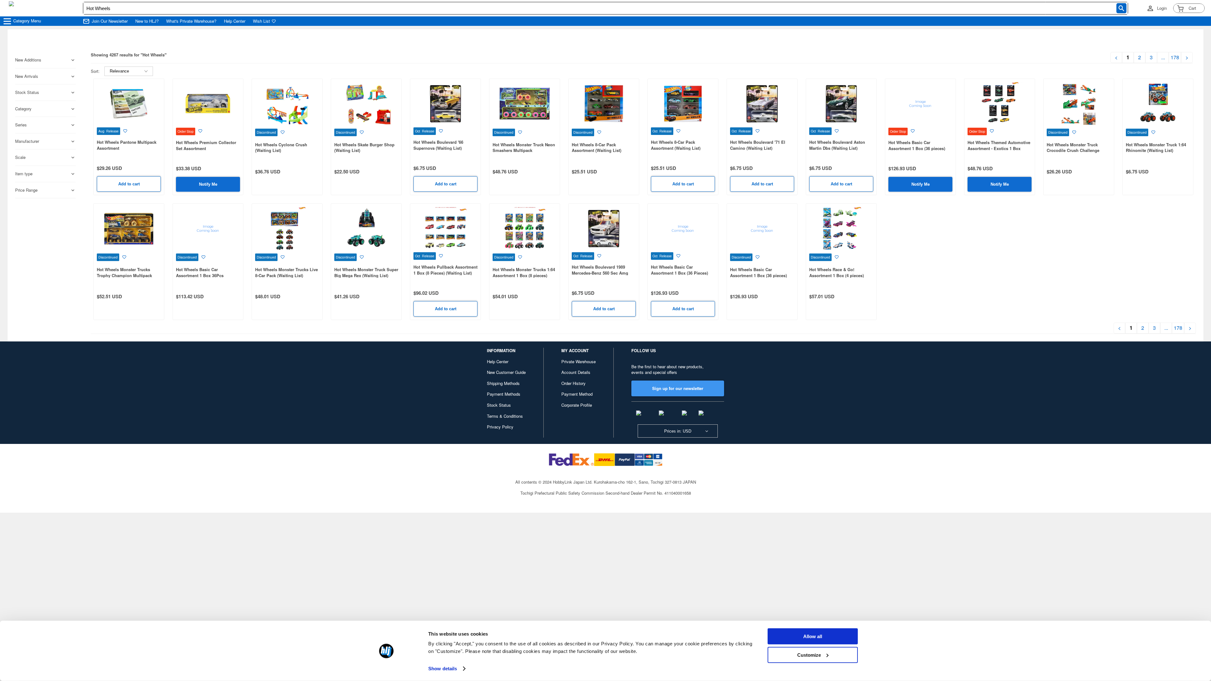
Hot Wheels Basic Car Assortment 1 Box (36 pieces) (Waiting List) (758, 275)
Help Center (234, 21)
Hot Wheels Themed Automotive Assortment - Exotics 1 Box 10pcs (999, 148)
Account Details (575, 372)
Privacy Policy (500, 427)
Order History (573, 383)
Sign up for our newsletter (677, 388)
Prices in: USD (677, 431)
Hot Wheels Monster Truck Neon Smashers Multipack (524, 148)
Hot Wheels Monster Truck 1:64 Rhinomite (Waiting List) (1156, 148)
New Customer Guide (506, 372)
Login (1162, 8)
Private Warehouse (578, 361)
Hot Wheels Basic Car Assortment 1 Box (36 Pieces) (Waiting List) (679, 273)
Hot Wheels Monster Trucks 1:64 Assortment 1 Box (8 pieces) (524, 272)
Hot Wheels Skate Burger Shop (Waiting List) (364, 148)
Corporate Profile (576, 405)
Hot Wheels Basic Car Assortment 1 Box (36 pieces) (916, 145)
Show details (442, 668)
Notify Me (208, 184)
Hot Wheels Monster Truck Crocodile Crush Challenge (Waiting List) (1073, 150)
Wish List (261, 21)
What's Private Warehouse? (191, 21)
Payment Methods (503, 394)
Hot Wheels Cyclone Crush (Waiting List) (281, 148)
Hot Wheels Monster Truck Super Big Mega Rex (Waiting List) (366, 272)
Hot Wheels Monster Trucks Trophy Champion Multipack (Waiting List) (124, 275)
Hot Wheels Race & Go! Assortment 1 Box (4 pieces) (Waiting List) (836, 275)
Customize (809, 654)
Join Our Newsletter (110, 21)
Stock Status (499, 405)
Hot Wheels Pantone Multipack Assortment (126, 145)
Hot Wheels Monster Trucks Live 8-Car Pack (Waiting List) (286, 272)
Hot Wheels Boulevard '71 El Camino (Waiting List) (757, 145)
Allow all (812, 636)
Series (21, 125)
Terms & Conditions (505, 416)
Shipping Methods (503, 383)
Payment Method (577, 394)
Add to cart (129, 184)
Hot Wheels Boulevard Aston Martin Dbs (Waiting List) (837, 145)
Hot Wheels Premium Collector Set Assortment (206, 145)
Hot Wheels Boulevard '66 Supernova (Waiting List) (438, 145)
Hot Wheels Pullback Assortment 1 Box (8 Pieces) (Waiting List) (445, 270)
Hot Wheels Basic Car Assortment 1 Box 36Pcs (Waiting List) (200, 275)
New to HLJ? (147, 21)
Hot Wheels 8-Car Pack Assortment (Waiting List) (596, 148)
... (1163, 57)
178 (1175, 57)
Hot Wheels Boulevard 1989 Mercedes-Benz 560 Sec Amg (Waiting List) (600, 273)
